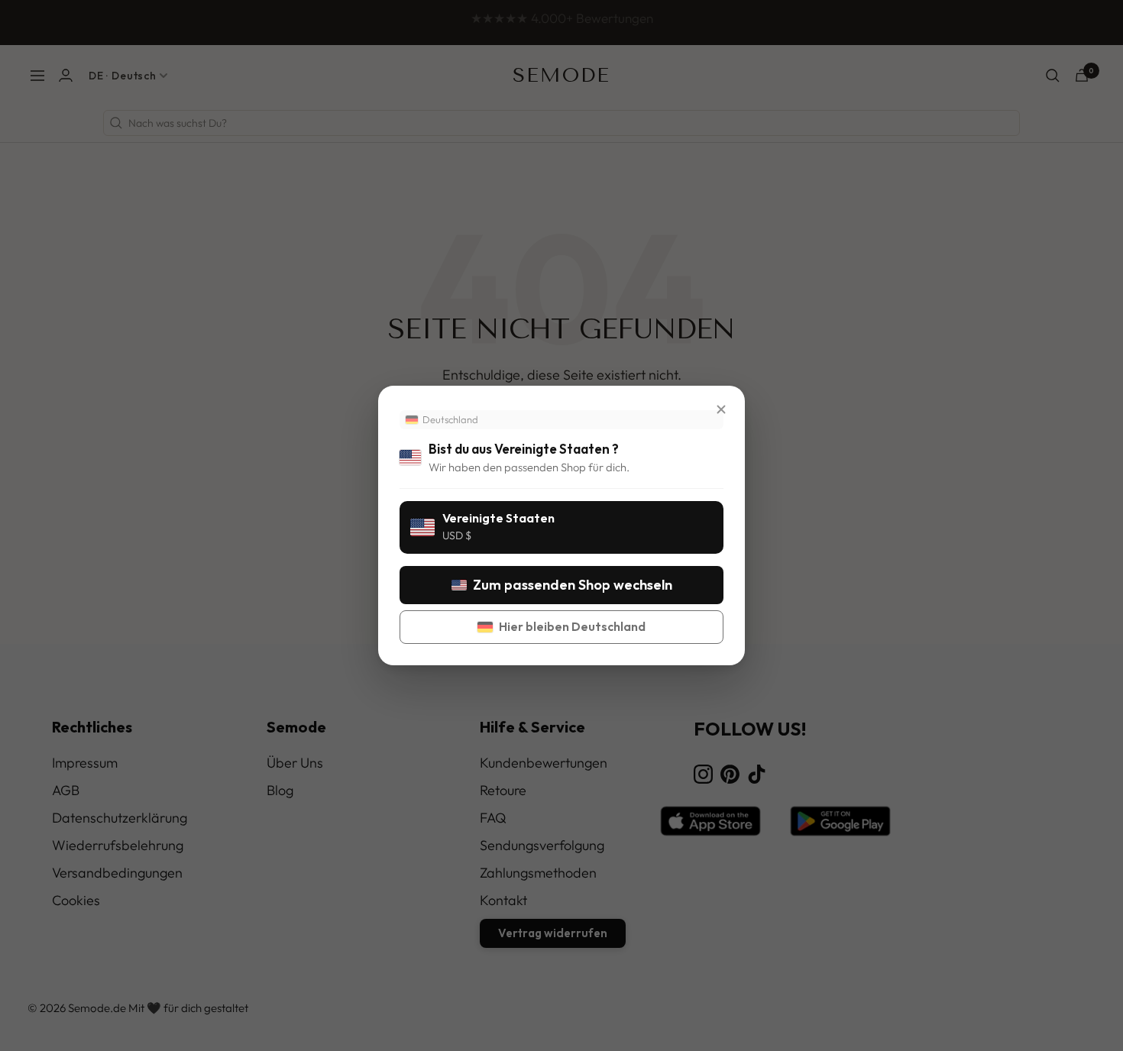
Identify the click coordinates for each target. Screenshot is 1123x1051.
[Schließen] (721, 409)
